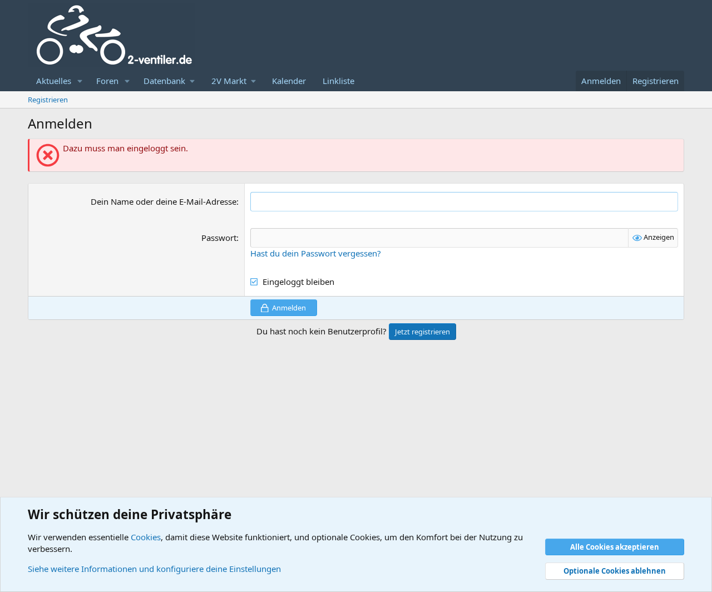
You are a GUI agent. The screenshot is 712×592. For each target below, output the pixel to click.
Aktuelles (53, 80)
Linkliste (338, 80)
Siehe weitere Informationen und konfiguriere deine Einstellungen (154, 568)
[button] (80, 81)
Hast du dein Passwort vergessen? (315, 253)
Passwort (218, 237)
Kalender (289, 80)
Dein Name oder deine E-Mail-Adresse (163, 201)
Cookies (146, 536)
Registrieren (48, 100)
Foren (107, 80)
